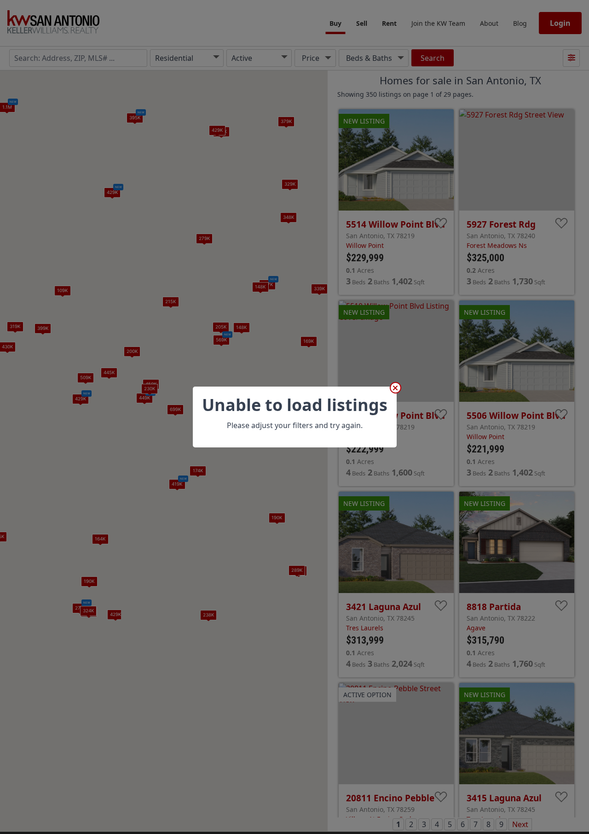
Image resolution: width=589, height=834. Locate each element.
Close (395, 388)
